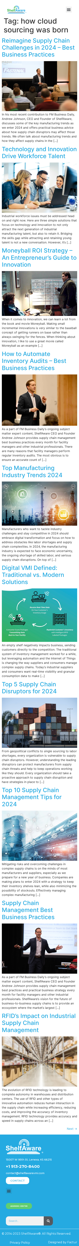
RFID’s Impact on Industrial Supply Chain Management (39, 1023)
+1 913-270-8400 (23, 1166)
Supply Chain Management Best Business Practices (28, 910)
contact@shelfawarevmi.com (25, 1173)
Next (72, 1129)
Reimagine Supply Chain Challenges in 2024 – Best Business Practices (38, 47)
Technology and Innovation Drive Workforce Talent (39, 153)
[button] (69, 10)
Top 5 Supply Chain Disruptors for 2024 (29, 688)
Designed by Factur (62, 1242)
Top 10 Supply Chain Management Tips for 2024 (32, 797)
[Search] (48, 1221)
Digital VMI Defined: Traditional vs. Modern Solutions (33, 574)
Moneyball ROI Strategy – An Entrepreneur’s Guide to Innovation (39, 257)
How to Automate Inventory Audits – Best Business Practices (34, 361)
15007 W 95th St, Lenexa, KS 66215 (29, 1159)
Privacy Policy (20, 1242)
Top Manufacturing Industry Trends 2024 (32, 471)
